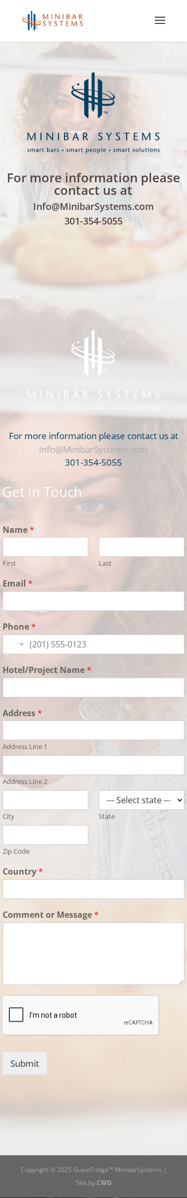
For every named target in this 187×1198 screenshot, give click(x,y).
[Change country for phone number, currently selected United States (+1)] (14, 644)
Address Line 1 (25, 746)
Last (105, 563)
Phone (19, 626)
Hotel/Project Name (47, 670)
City (9, 816)
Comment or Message (51, 914)
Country (23, 871)
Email (18, 583)
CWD (104, 1182)
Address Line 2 (25, 781)
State (107, 816)
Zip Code (16, 851)
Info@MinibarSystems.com (93, 206)
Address (22, 713)
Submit (24, 1063)
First (9, 563)
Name (18, 530)
